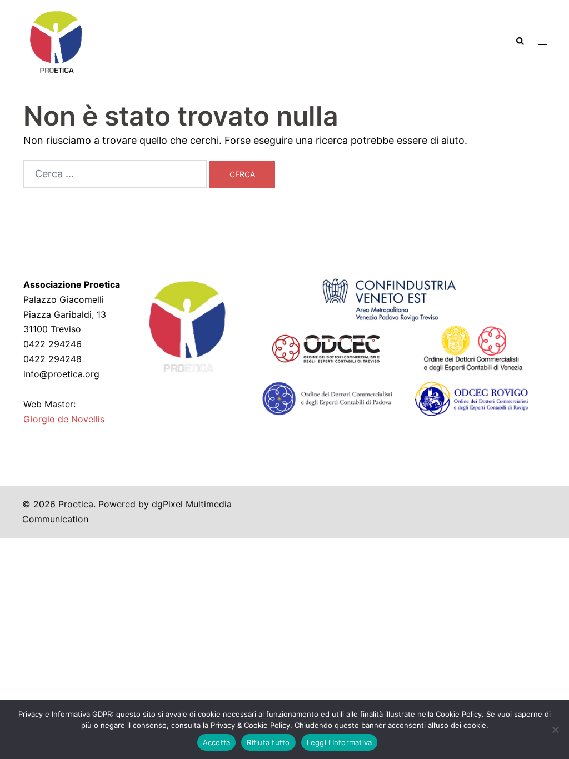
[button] (519, 41)
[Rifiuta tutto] (555, 729)
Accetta (217, 742)
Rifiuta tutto (268, 742)
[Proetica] (55, 41)
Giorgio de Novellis (63, 419)
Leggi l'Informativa (339, 742)
